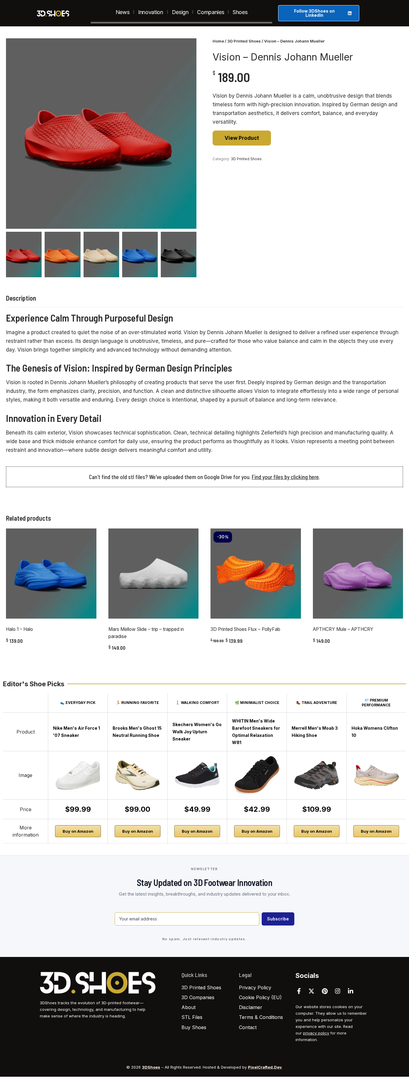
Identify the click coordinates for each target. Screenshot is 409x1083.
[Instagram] (338, 991)
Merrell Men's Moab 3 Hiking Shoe (315, 731)
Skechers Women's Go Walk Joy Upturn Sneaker (197, 731)
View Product (242, 138)
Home (218, 41)
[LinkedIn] (350, 991)
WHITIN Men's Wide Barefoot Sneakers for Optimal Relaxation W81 (256, 731)
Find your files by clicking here (285, 476)
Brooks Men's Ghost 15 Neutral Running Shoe (137, 731)
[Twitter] (311, 991)
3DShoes (151, 1067)
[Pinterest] (324, 991)
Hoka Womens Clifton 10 (375, 731)
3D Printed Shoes (244, 41)
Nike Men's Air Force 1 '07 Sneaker (76, 731)
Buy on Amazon (78, 831)
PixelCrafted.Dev (265, 1067)
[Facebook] (299, 991)
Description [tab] (21, 298)
